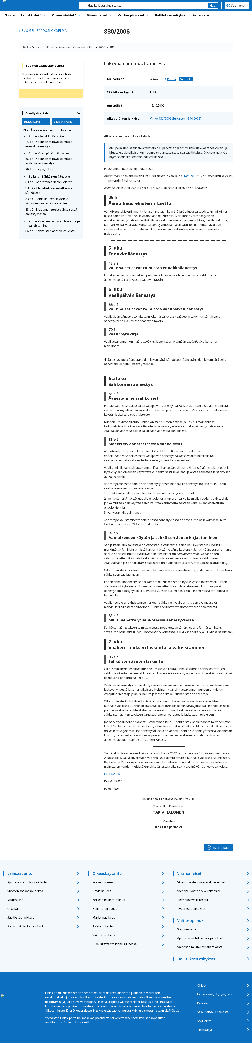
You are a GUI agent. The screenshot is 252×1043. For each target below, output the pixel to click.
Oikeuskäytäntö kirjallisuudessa (114, 944)
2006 (102, 47)
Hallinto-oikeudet (104, 909)
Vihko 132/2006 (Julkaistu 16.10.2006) (175, 118)
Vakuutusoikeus (103, 935)
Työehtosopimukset (191, 909)
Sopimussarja (186, 929)
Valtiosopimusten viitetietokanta (199, 947)
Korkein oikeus (102, 882)
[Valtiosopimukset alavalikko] (148, 15)
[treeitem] (51, 130)
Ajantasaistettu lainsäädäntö (27, 882)
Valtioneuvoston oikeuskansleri (199, 891)
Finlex (27, 47)
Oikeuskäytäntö (64, 15)
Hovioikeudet (101, 891)
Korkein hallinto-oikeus (108, 900)
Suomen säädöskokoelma (44, 31)
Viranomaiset (97, 15)
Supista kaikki (32, 121)
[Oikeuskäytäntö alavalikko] (79, 15)
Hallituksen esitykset (171, 15)
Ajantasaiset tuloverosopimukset (200, 938)
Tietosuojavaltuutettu (192, 900)
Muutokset (15, 900)
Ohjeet (201, 985)
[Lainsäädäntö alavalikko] (45, 15)
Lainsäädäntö (31, 15)
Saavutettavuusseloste (213, 1012)
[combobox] (143, 5)
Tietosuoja (204, 1030)
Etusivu (9, 15)
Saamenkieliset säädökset (25, 926)
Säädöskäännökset (20, 917)
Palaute (202, 1003)
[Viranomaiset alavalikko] (110, 15)
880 (111, 47)
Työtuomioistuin (103, 926)
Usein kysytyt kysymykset (214, 994)
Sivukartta (204, 1021)
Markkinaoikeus (103, 917)
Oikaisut (13, 909)
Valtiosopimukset (131, 15)
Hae (212, 6)
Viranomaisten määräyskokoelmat (201, 882)
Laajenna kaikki (63, 121)
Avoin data (201, 15)
